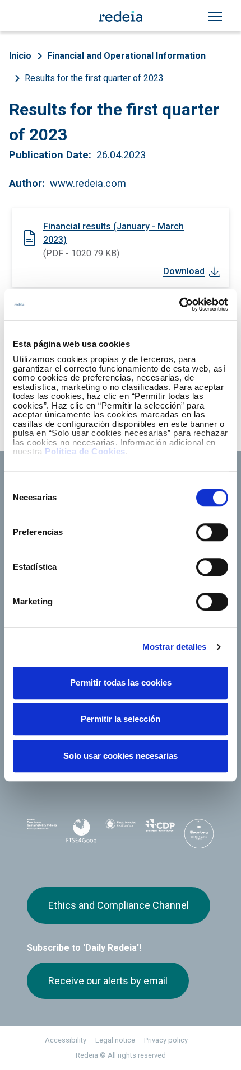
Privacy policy (166, 1040)
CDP (160, 830)
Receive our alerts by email (108, 981)
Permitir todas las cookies (121, 682)
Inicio (20, 55)
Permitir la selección (120, 719)
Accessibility (65, 1040)
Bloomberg (199, 834)
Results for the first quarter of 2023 (94, 78)
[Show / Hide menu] (215, 17)
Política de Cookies (85, 451)
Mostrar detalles (174, 646)
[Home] (120, 16)
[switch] (212, 532)
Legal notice (115, 1040)
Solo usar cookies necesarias (120, 756)
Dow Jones (42, 831)
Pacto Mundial (120, 831)
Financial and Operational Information (126, 55)
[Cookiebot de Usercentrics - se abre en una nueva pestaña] (179, 304)
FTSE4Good (81, 833)
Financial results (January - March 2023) (113, 233)
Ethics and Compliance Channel (118, 905)
